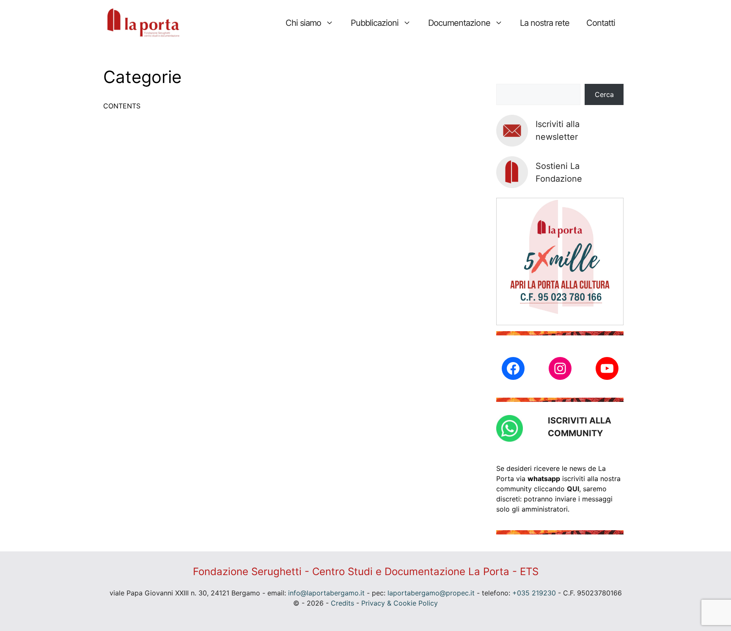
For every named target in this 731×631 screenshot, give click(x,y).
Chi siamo (303, 23)
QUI (573, 488)
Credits (342, 603)
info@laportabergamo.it (326, 593)
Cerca (604, 94)
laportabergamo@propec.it (431, 593)
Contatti (600, 23)
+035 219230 (534, 593)
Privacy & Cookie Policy (399, 603)
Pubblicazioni (374, 23)
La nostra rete (544, 23)
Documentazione (459, 23)
